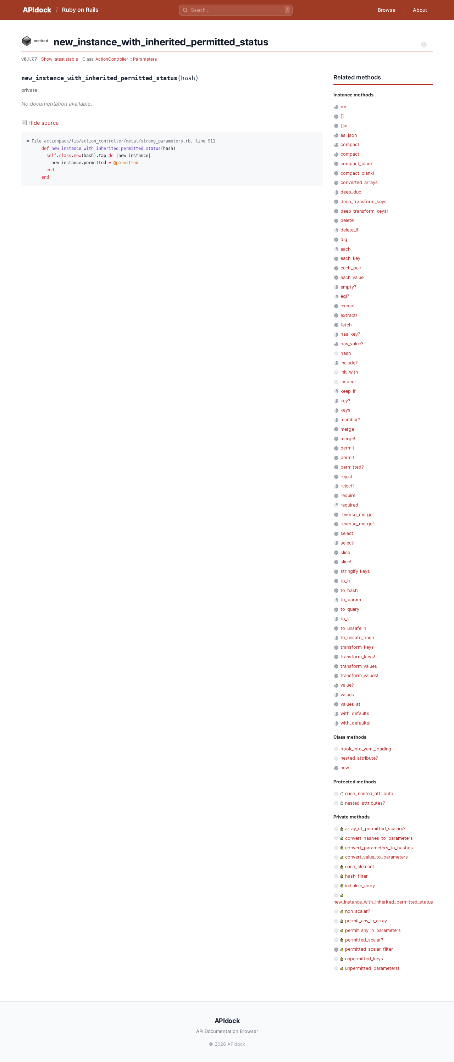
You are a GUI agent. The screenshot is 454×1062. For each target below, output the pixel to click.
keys (345, 410)
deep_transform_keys (363, 201)
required (349, 505)
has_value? (351, 343)
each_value (352, 277)
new (344, 767)
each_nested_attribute (369, 793)
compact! (350, 154)
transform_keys (357, 647)
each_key (350, 258)
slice (345, 552)
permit (347, 448)
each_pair (350, 267)
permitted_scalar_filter (369, 949)
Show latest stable (60, 59)
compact (349, 144)
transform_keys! (357, 656)
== (343, 106)
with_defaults (354, 713)
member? (350, 419)
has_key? (350, 334)
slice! (345, 561)
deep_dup (350, 192)
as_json (348, 135)
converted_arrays (359, 182)
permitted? (352, 467)
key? (345, 400)
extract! (348, 315)
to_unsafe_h (353, 628)
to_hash (349, 590)
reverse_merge (356, 514)
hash (345, 353)
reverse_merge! (357, 523)
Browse (386, 10)
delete (347, 220)
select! (347, 543)
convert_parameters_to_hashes (379, 847)
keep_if (348, 391)
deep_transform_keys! (364, 211)
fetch (346, 325)
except (347, 305)
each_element (359, 866)
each (345, 249)
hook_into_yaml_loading (365, 748)
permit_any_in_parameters (373, 930)
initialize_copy (360, 885)
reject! (347, 485)
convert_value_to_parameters (376, 857)
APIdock (37, 10)
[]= (343, 125)
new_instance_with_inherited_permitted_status (383, 902)
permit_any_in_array (366, 920)
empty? (348, 287)
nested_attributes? (365, 803)
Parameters (145, 59)
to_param (350, 599)
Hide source (43, 122)
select (346, 533)
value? (347, 685)
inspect (348, 381)
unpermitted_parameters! (372, 968)
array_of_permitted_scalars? (375, 828)
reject (346, 476)
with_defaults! (355, 723)
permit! (348, 457)
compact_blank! (357, 173)
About (420, 10)
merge (347, 429)
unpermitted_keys (364, 958)
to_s (345, 618)
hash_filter (356, 876)
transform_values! (359, 675)
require (347, 495)
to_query (349, 609)
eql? (344, 296)
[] (342, 116)
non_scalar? (357, 911)
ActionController (111, 59)
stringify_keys (355, 571)
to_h (345, 580)
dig (343, 239)
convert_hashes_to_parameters (379, 838)
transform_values (358, 666)
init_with (349, 372)
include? (349, 362)
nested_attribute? (359, 758)
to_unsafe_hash (357, 637)
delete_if (349, 230)
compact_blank (356, 163)
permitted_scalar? (364, 940)
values (347, 694)
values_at (350, 704)
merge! (347, 438)
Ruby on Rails (80, 9)
